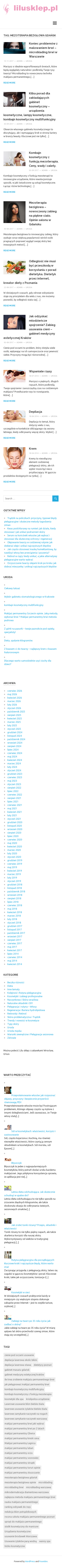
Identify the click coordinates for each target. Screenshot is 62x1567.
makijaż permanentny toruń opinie (22, 1467)
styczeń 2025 (14, 729)
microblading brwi (14, 1487)
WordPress (30, 1561)
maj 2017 (12, 947)
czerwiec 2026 (14, 691)
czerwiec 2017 (14, 943)
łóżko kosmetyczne (15, 1546)
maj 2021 (12, 808)
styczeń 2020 (14, 857)
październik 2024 (16, 739)
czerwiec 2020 (14, 839)
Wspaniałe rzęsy (40, 371)
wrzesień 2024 (14, 742)
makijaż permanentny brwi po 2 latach (24, 1428)
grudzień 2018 (14, 884)
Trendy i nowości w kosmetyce (23, 1020)
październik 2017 (16, 933)
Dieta (10, 986)
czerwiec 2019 (14, 863)
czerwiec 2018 (14, 905)
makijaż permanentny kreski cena (22, 1438)
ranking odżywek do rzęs (18, 1507)
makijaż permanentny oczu (19, 1453)
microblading (45, 1482)
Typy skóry (13, 1024)
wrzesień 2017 (14, 936)
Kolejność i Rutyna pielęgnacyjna (24, 993)
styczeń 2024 (14, 770)
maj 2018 (12, 908)
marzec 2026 (14, 701)
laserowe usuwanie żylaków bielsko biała (26, 1409)
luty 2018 (12, 919)
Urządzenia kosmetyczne (18, 1531)
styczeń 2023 (14, 784)
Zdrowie (11, 1037)
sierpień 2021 (14, 798)
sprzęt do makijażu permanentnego (23, 1521)
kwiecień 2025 (14, 718)
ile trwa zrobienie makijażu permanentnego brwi (29, 1379)
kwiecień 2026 (14, 697)
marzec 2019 (14, 874)
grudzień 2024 (14, 732)
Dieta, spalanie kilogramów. (18, 640)
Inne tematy (13, 989)
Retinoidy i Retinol (16, 1013)
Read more (9, 83)
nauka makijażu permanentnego (21, 1502)
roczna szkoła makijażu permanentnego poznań (30, 1516)
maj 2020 (12, 843)
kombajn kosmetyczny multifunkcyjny (23, 605)
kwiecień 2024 (14, 760)
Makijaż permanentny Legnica (20, 1443)
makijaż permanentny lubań (19, 1448)
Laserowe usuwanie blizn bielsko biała (24, 1404)
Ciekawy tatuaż (12, 588)
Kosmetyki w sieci (20, 1292)
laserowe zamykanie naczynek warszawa (26, 1418)
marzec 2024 (14, 763)
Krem (32, 448)
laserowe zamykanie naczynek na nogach (26, 1413)
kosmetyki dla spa (14, 1399)
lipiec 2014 (12, 953)
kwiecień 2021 (14, 812)
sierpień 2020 (14, 832)
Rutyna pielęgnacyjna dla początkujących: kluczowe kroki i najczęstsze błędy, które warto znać (29, 1263)
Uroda (29, 61)
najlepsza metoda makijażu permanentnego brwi (30, 1497)
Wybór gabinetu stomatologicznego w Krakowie (29, 596)
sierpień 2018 (14, 898)
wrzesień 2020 (14, 829)
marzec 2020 (14, 850)
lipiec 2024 (12, 749)
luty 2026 (12, 704)
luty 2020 (12, 853)
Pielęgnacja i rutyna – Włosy (22, 1006)
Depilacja (35, 411)
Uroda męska (14, 1031)
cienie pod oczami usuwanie (19, 1355)
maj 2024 (12, 756)
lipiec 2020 (12, 836)
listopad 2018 (14, 888)
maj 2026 (12, 694)
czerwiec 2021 (14, 805)
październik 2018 (16, 891)
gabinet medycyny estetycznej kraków (24, 1374)
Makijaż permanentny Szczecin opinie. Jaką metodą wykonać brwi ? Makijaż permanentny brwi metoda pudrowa (30, 617)
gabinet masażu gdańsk (17, 1369)
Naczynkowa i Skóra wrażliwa (22, 999)
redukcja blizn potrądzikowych (20, 1511)
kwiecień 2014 (14, 964)
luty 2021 (12, 815)
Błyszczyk (16, 1163)
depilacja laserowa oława (18, 1365)
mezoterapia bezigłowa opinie (20, 1482)
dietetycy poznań (43, 1365)
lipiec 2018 (12, 902)
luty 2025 (12, 725)
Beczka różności (15, 982)
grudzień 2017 (14, 926)
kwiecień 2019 (14, 870)
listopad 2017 (14, 929)
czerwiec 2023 (14, 777)
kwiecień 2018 (14, 912)
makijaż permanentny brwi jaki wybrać (24, 1423)
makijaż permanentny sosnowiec (22, 1458)
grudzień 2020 (14, 822)
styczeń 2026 (14, 708)
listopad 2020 (14, 825)
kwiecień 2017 (14, 950)
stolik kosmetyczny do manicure (21, 1526)
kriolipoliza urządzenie (37, 1399)
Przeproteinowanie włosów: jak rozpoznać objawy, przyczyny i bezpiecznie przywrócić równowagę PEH (29, 1099)
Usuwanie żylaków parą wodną (21, 1541)
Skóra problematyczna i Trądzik (23, 1017)
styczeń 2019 (14, 881)
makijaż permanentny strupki (20, 1462)
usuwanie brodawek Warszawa (21, 1536)
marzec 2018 (14, 915)
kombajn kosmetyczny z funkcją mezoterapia (28, 1394)
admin (19, 61)
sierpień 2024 (14, 746)
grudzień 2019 (14, 860)
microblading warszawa (38, 1487)
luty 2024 (12, 767)
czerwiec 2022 (14, 794)
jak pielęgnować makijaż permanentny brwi (27, 1384)
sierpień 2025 (14, 715)
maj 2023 (12, 780)
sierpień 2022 (14, 787)
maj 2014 (12, 960)
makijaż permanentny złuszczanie (22, 1472)
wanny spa (44, 1541)
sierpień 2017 (14, 940)
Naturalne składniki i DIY (20, 1003)
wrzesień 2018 (14, 895)
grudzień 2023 (14, 774)
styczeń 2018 (14, 922)
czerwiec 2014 (14, 957)
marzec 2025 (14, 722)
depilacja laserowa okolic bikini (21, 1360)
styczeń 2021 (14, 819)
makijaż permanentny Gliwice (20, 1433)
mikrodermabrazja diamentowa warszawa (27, 1492)
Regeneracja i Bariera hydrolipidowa (26, 1010)
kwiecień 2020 (14, 846)
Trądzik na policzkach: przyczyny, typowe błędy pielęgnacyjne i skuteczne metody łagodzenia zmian (30, 521)
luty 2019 (12, 877)
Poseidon (43, 1561)
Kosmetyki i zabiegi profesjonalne (24, 996)
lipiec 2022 (12, 791)
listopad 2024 (14, 735)
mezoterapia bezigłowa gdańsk (21, 1477)
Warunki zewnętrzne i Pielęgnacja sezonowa (30, 1034)
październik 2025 (16, 711)
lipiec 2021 (12, 801)
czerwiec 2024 (14, 753)
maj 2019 (12, 867)
